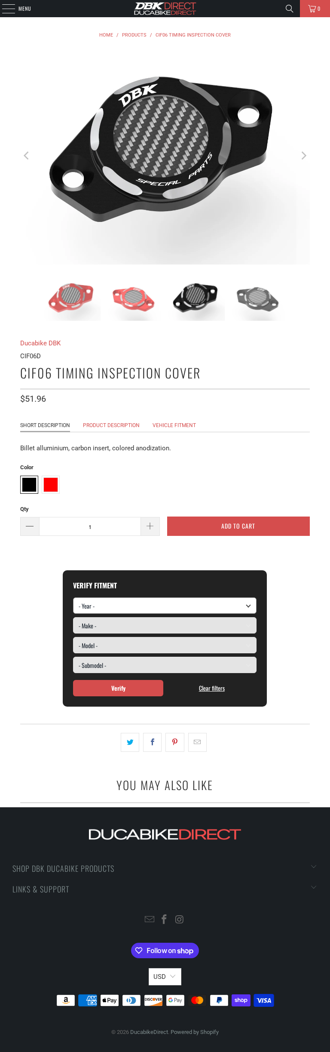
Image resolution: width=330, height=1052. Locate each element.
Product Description (111, 425)
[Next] (303, 156)
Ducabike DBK (40, 343)
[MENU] (4, 8)
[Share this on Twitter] (130, 742)
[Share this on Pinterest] (174, 742)
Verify (118, 687)
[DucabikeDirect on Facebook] (164, 920)
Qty (24, 509)
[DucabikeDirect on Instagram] (179, 920)
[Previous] (27, 156)
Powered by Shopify (195, 1032)
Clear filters (212, 687)
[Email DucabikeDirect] (149, 920)
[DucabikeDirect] (165, 8)
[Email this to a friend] (197, 742)
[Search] (289, 8)
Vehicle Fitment (174, 425)
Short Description (45, 425)
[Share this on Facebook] (152, 742)
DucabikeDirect (149, 1032)
